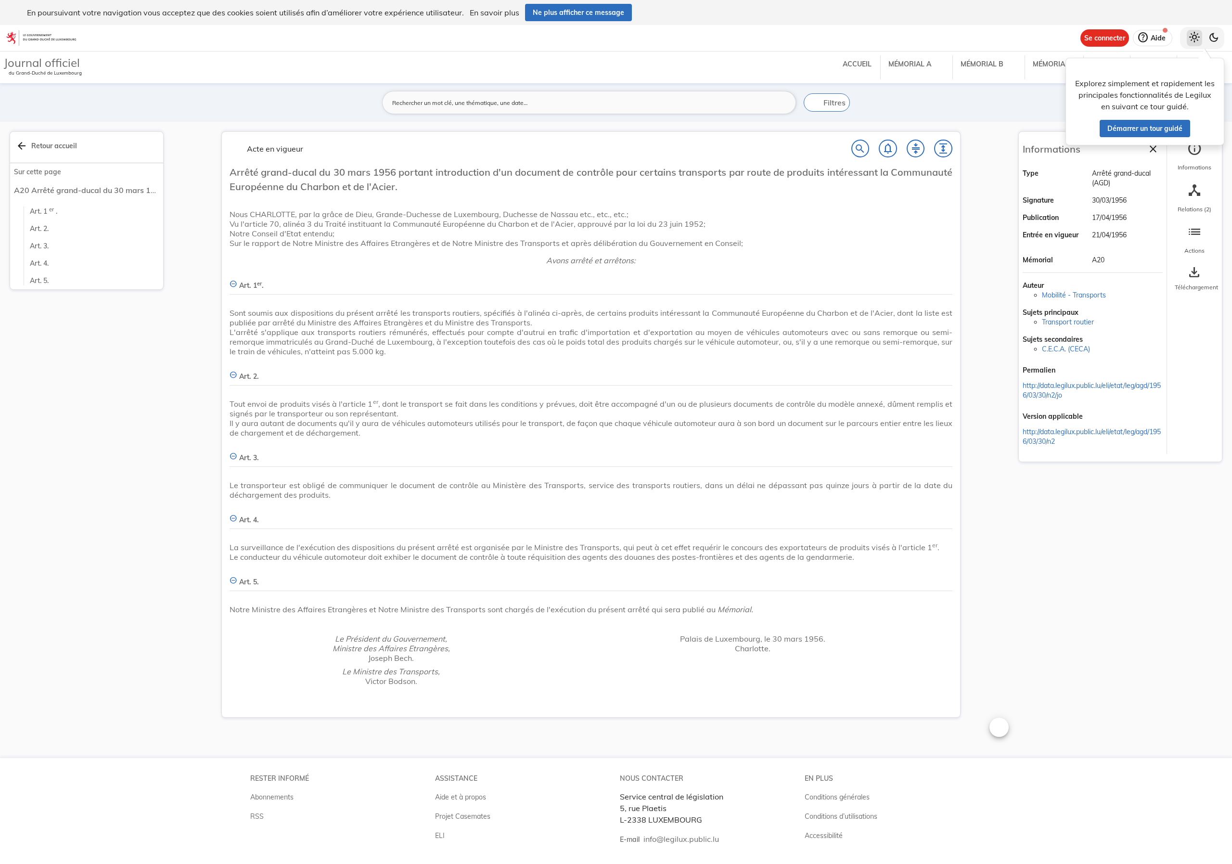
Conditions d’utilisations (841, 816)
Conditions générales (837, 797)
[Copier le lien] (1068, 371)
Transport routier (1068, 322)
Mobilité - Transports (1074, 295)
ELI (440, 835)
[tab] (1194, 156)
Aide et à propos (460, 797)
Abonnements (272, 797)
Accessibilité (824, 835)
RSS (257, 816)
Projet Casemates (462, 816)
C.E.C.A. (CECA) (1066, 349)
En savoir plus (494, 12)
